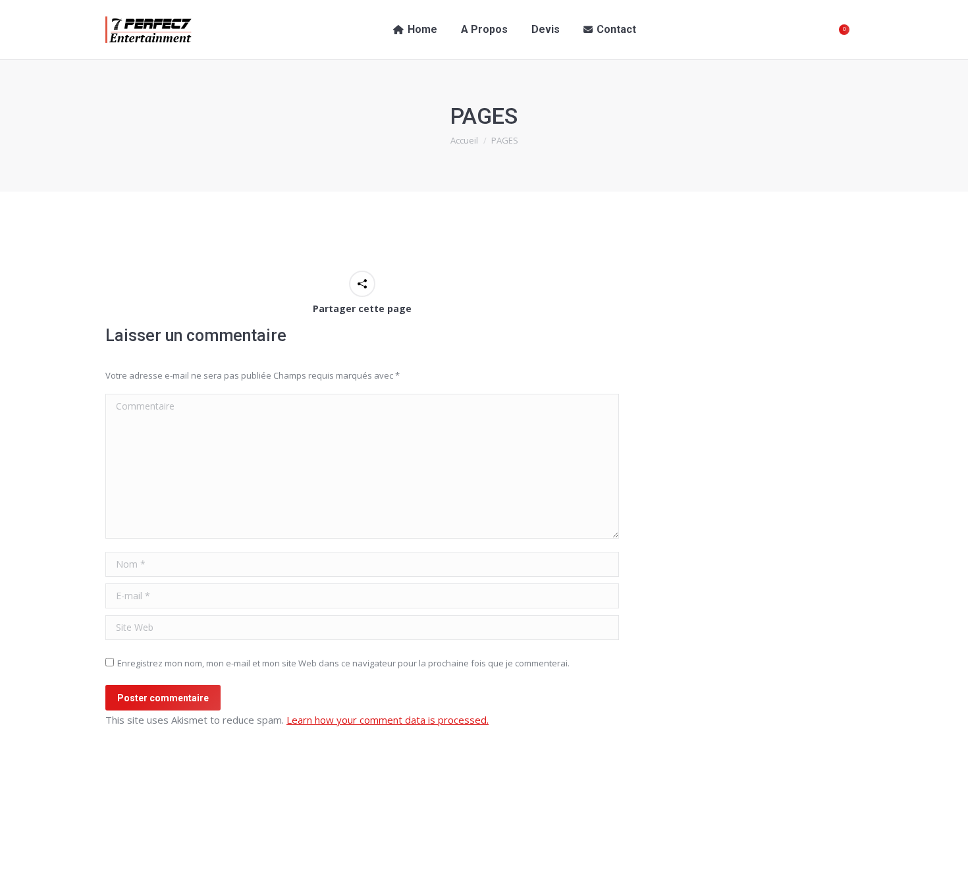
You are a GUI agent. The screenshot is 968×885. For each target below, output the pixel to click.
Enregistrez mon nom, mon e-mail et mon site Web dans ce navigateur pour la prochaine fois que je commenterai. (343, 663)
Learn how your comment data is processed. (387, 719)
